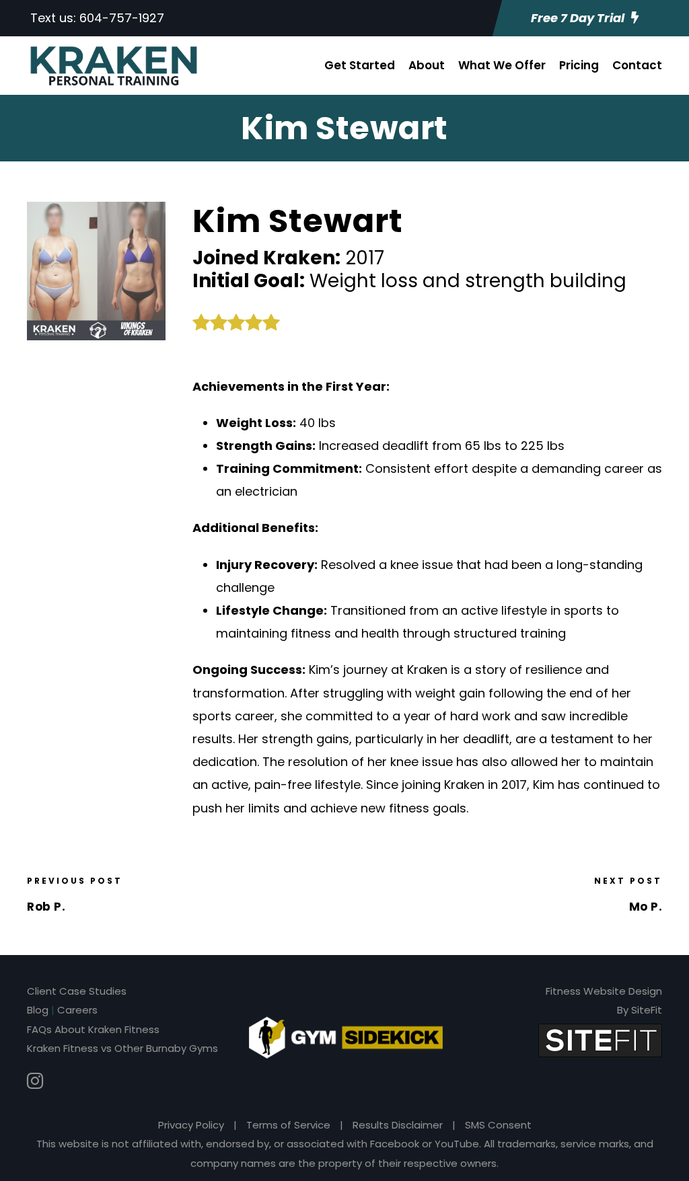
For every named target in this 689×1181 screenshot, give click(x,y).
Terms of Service (288, 1125)
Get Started (359, 65)
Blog (37, 1010)
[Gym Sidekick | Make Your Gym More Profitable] (346, 1036)
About (426, 65)
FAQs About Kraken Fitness (93, 1029)
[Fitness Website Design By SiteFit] (600, 1039)
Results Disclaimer (398, 1125)
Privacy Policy (191, 1125)
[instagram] (35, 1081)
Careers (77, 1010)
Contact (637, 65)
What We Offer (502, 65)
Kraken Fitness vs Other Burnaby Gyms (122, 1048)
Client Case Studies (76, 991)
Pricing (579, 65)
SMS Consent (498, 1125)
